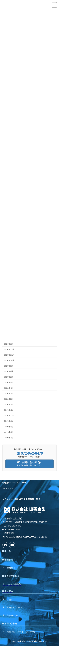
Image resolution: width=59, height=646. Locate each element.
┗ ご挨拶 (7, 599)
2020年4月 (8, 388)
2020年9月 (8, 366)
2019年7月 (8, 437)
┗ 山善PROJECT (11, 615)
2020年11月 (9, 355)
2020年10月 (9, 360)
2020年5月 (8, 382)
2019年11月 (9, 415)
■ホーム (6, 551)
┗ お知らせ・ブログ (12, 607)
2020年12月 (9, 349)
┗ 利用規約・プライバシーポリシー (20, 631)
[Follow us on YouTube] (12, 545)
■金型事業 (7, 559)
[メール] (5, 545)
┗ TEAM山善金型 (11, 584)
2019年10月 (9, 421)
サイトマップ (7, 488)
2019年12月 (9, 410)
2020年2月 (8, 399)
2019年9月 (8, 426)
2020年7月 (8, 377)
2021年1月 (8, 344)
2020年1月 (8, 404)
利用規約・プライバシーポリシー (15, 483)
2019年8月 (8, 432)
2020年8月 (8, 371)
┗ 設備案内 (8, 568)
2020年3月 (8, 393)
